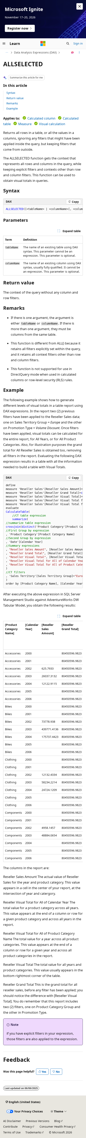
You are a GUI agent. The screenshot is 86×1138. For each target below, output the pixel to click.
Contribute (10, 1126)
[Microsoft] (43, 43)
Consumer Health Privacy (56, 1126)
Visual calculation (52, 124)
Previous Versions (37, 1121)
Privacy (27, 1126)
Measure (25, 124)
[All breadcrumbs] (6, 52)
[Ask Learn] (72, 52)
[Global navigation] (4, 43)
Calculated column (41, 118)
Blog (57, 1121)
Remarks (12, 103)
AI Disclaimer (12, 1121)
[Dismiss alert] (79, 6)
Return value (15, 98)
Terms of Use (12, 1132)
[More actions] (79, 52)
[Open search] (68, 43)
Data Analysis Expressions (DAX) (35, 52)
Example (12, 108)
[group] (43, 209)
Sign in (78, 43)
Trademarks (33, 1132)
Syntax (10, 93)
